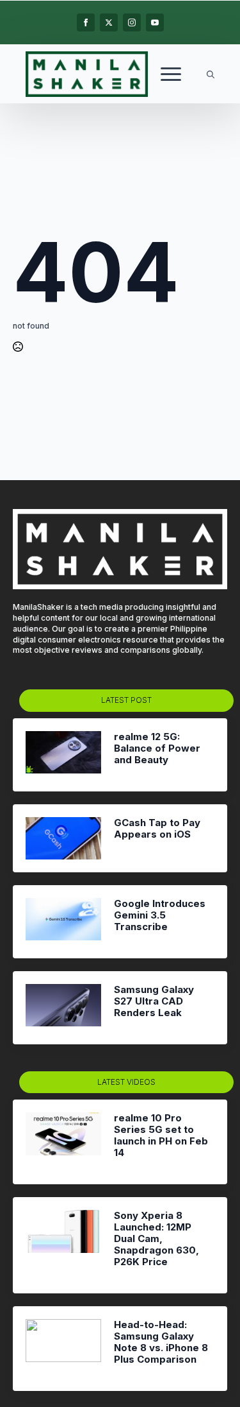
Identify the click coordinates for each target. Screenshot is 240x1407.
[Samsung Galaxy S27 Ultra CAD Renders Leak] (63, 1008)
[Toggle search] (210, 74)
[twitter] (109, 22)
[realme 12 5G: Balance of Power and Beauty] (63, 755)
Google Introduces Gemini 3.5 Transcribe (159, 915)
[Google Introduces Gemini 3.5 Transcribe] (63, 921)
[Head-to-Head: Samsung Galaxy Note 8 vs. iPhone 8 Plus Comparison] (63, 1348)
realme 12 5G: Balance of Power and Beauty (157, 748)
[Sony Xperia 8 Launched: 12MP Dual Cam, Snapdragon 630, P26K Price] (63, 1245)
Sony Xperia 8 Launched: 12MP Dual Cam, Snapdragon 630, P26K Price (156, 1239)
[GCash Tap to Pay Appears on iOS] (63, 838)
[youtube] (155, 22)
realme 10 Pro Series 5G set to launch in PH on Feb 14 (161, 1135)
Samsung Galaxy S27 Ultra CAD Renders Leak (154, 1001)
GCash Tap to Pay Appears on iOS (157, 828)
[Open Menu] (171, 74)
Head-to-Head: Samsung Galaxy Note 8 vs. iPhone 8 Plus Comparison (161, 1342)
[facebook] (86, 22)
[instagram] (132, 22)
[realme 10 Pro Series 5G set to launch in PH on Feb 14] (63, 1141)
